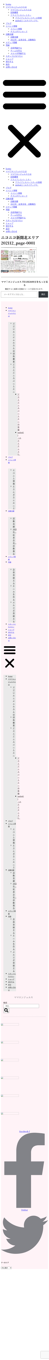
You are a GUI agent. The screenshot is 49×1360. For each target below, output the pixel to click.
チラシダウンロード (18, 31)
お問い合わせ (11, 67)
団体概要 (14, 12)
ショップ (9, 58)
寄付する (9, 61)
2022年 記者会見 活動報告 (23, 39)
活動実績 (9, 34)
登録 (8, 45)
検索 (5, 1002)
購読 (43, 294)
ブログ (8, 23)
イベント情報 (11, 26)
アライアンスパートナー (20, 15)
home (8, 4)
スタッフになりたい (14, 56)
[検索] (6, 1010)
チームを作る (16, 50)
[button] (24, 117)
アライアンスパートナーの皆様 (28, 17)
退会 (8, 64)
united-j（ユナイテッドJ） (26, 20)
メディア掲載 (11, 42)
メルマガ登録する (18, 53)
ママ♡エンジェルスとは (16, 7)
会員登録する (16, 47)
